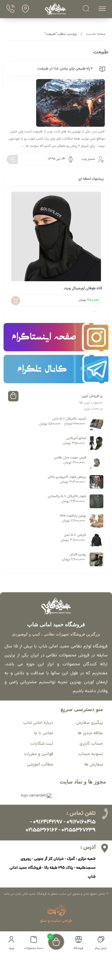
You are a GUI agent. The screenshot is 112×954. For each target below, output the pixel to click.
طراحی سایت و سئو (56, 921)
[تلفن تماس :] (104, 813)
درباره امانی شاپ (38, 723)
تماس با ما (43, 733)
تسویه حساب (90, 754)
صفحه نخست (95, 34)
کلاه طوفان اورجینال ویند (83, 289)
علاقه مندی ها (90, 733)
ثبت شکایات (41, 743)
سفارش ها (93, 764)
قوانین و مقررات (38, 754)
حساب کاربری (91, 743)
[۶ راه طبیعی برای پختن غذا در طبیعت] (56, 103)
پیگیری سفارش (89, 723)
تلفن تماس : (81, 813)
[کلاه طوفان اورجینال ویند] (56, 236)
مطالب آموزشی (40, 764)
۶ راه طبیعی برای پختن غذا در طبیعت (65, 69)
